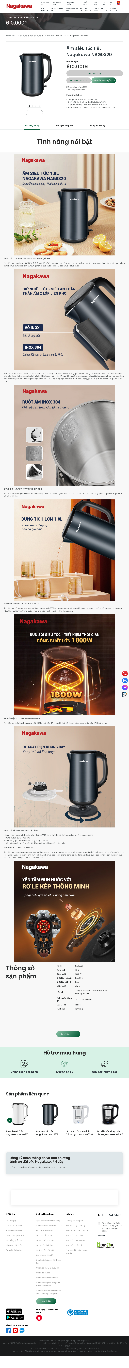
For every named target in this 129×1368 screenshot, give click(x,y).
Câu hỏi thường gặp (105, 1072)
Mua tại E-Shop (94, 73)
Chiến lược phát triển (15, 1235)
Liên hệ (111, 3)
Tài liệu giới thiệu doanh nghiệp (77, 1251)
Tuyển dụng (85, 3)
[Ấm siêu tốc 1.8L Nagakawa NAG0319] (110, 1114)
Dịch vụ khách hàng (99, 9)
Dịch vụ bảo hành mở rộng (48, 1220)
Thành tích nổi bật (14, 1230)
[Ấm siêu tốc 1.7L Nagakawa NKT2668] (49, 1114)
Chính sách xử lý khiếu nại (47, 1267)
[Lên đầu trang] (125, 1353)
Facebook (101, 1235)
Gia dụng (86, 9)
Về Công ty (11, 1220)
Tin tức (104, 3)
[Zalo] (125, 680)
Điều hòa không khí (57, 9)
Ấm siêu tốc (48, 36)
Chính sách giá (43, 1272)
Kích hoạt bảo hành (78, 80)
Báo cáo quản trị (74, 1245)
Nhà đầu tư (112, 9)
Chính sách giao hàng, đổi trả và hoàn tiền (48, 1284)
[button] (29, 106)
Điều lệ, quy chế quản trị (77, 1230)
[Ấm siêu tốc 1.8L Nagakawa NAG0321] (79, 1114)
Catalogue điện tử (44, 1255)
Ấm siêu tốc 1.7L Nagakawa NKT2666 (17, 1133)
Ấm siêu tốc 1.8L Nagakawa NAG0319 (108, 1133)
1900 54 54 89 (64, 1072)
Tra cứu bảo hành (44, 1235)
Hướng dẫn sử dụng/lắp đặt (104, 80)
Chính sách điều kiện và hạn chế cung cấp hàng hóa (48, 1292)
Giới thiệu (43, 9)
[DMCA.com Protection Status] (105, 1244)
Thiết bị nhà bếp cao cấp (74, 9)
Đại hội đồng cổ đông (75, 1225)
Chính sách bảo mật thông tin (48, 1261)
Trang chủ (10, 36)
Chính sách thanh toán (47, 1277)
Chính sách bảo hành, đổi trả (49, 1225)
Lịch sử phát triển (14, 1225)
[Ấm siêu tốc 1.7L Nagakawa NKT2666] (19, 1114)
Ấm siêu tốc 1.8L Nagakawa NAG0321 (77, 1133)
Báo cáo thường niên (76, 1240)
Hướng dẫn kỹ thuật (45, 1250)
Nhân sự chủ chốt (14, 1245)
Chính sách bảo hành (24, 1072)
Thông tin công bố (74, 1220)
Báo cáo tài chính (74, 1235)
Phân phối (95, 3)
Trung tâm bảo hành (45, 1245)
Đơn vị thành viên (14, 1250)
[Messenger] (125, 687)
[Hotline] (125, 673)
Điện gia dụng (35, 36)
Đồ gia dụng (22, 36)
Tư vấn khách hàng (45, 1240)
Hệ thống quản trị (14, 1240)
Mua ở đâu (46, 1301)
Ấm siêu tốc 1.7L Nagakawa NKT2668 (47, 1133)
